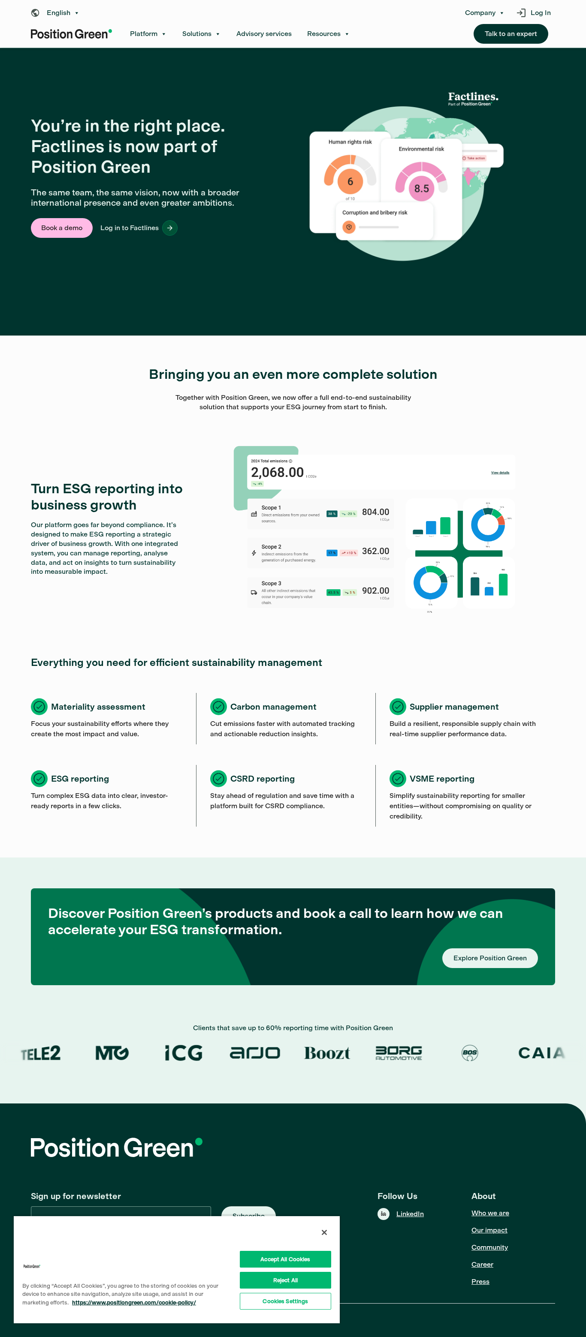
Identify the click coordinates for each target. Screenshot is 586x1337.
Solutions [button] (196, 34)
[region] (177, 1269)
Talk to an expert (511, 34)
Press (480, 1281)
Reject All (285, 1280)
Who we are (490, 1213)
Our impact (489, 1230)
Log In (541, 13)
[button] (57, 13)
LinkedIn (410, 1214)
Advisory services (264, 34)
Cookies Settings (285, 1301)
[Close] (324, 1232)
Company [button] (480, 12)
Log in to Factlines (129, 228)
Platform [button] (143, 34)
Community (489, 1247)
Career (482, 1264)
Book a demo (61, 228)
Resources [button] (324, 34)
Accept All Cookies (285, 1259)
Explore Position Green (490, 958)
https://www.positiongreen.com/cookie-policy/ (134, 1302)
